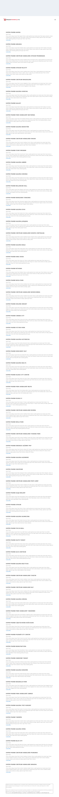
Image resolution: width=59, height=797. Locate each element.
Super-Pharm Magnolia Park (16, 682)
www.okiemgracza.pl (45, 792)
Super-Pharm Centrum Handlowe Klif (20, 587)
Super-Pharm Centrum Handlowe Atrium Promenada (25, 56)
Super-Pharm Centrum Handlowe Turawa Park (23, 434)
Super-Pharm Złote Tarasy (15, 540)
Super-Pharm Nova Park (15, 280)
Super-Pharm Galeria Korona (16, 174)
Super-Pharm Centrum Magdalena (18, 79)
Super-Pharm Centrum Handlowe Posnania (22, 752)
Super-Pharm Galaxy (13, 103)
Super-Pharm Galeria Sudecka (17, 91)
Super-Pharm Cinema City (15, 315)
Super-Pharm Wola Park (15, 422)
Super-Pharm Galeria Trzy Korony (18, 705)
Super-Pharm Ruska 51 (14, 398)
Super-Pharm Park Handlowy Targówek (20, 611)
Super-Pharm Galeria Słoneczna (18, 516)
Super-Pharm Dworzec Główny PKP (18, 445)
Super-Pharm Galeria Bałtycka (17, 563)
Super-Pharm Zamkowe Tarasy (17, 658)
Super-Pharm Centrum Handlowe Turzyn (21, 575)
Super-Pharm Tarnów (14, 717)
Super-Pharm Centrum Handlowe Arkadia (21, 764)
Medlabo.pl (38, 792)
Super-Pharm (8, 34)
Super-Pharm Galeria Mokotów (17, 127)
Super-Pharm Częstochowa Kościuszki (20, 622)
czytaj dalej (8, 40)
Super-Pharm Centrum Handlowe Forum (21, 138)
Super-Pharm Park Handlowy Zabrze (19, 693)
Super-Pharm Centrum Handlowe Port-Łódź (22, 481)
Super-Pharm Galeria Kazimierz (17, 457)
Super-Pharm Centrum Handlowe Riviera (21, 410)
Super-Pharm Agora (13, 32)
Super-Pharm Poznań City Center (18, 634)
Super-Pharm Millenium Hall (16, 186)
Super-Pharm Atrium (13, 504)
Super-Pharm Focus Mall (15, 528)
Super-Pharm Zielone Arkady (16, 304)
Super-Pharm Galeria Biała (16, 245)
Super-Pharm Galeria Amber (16, 162)
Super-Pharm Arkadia (14, 44)
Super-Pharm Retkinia (14, 268)
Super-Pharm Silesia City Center (17, 375)
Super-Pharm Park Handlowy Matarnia (20, 115)
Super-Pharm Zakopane (14, 469)
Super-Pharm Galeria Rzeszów (17, 670)
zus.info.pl (24, 792)
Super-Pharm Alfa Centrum (16, 552)
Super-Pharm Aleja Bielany (15, 493)
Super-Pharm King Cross (15, 256)
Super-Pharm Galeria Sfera (16, 729)
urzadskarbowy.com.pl (31, 792)
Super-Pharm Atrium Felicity (16, 68)
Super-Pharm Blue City (14, 741)
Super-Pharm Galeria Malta (16, 363)
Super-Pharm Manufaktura (16, 646)
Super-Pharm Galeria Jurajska (17, 221)
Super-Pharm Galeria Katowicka (18, 339)
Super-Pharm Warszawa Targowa (18, 197)
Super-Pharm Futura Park (15, 327)
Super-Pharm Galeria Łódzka (16, 599)
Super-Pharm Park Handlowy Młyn (19, 386)
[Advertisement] (29, 8)
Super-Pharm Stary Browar (16, 150)
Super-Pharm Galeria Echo (15, 209)
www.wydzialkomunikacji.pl (17, 792)
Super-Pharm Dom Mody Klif (16, 351)
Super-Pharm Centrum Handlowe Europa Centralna (25, 233)
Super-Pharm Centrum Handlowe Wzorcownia (23, 292)
